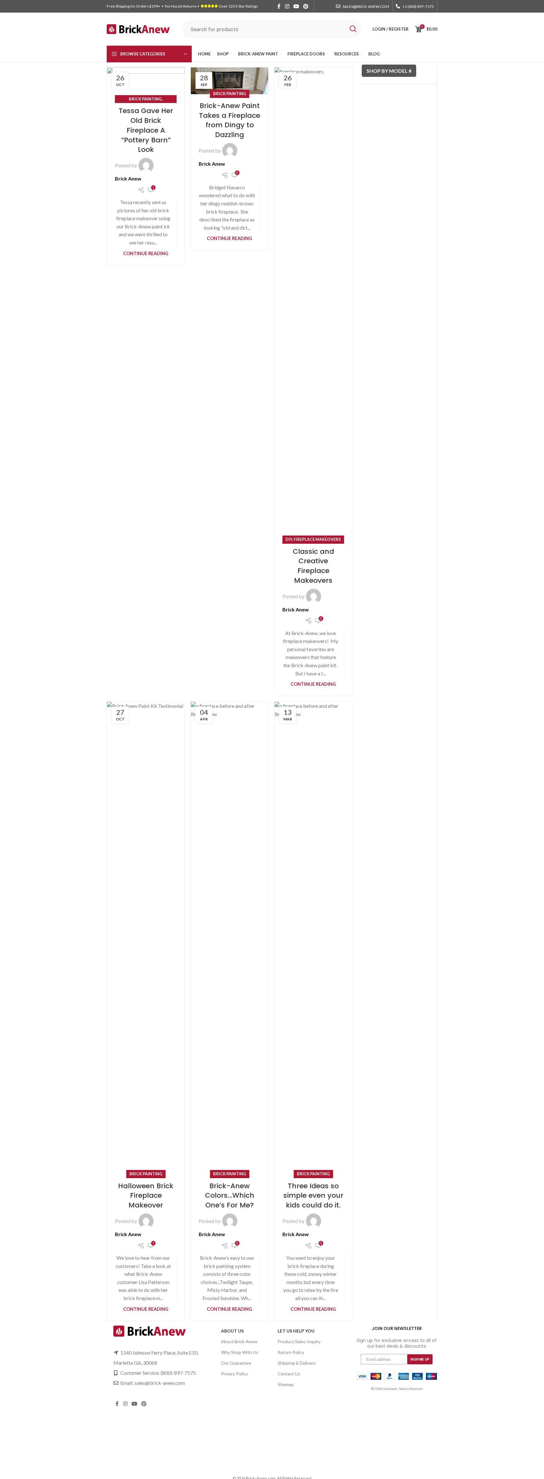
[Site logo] (138, 29)
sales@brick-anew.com (159, 1383)
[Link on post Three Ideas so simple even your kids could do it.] (313, 938)
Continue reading (145, 253)
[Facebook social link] (279, 6)
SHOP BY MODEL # (388, 71)
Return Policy (291, 1352)
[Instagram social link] (287, 6)
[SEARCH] (352, 29)
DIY (289, 539)
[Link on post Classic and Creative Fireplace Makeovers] (313, 303)
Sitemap (286, 1384)
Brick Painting (145, 98)
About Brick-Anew (239, 1341)
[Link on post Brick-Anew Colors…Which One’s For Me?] (229, 938)
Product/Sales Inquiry (299, 1341)
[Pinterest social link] (305, 6)
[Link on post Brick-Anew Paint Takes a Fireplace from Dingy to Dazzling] (229, 80)
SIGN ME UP (420, 1359)
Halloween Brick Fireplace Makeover (145, 1195)
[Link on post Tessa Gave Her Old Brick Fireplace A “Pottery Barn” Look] (145, 83)
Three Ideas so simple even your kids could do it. (313, 1195)
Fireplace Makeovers (317, 539)
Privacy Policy (234, 1373)
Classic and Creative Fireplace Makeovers (313, 566)
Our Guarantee (236, 1363)
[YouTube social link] (296, 6)
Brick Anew (128, 178)
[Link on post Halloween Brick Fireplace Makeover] (145, 938)
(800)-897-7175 (178, 1373)
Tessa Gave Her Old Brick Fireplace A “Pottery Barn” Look (146, 130)
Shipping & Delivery (297, 1363)
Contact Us (289, 1373)
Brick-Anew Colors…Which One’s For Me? (229, 1195)
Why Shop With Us (239, 1352)
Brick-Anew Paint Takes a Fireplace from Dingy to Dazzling (229, 120)
